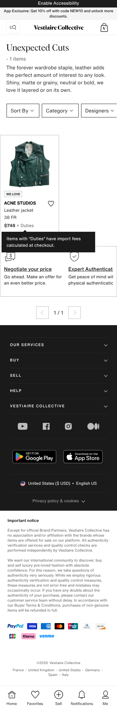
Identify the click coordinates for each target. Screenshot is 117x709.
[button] (104, 27)
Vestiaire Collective (37, 406)
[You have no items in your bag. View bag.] (104, 27)
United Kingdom (41, 670)
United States (70, 670)
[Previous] (42, 312)
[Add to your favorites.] (51, 203)
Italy (65, 674)
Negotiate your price (28, 269)
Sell (16, 375)
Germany (92, 670)
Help (16, 391)
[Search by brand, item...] (12, 27)
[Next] (74, 312)
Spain (53, 674)
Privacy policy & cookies (55, 501)
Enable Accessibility (58, 3)
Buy (14, 360)
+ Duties (25, 225)
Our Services (27, 345)
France (18, 670)
